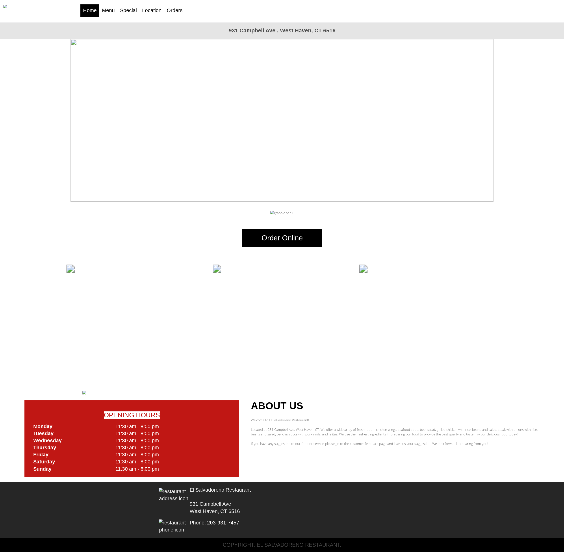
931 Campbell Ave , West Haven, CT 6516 (282, 30)
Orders (175, 10)
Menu (108, 10)
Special (128, 10)
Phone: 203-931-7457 (214, 523)
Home (90, 10)
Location (151, 10)
